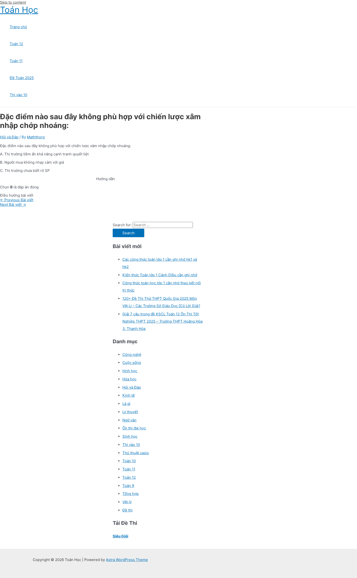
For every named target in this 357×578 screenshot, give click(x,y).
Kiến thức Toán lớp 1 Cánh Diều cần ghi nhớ (159, 275)
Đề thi (127, 510)
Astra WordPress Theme (127, 559)
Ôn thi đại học (134, 428)
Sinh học (129, 436)
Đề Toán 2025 (22, 77)
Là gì (126, 403)
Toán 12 (16, 44)
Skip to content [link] (13, 2)
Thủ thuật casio (135, 453)
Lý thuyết (130, 412)
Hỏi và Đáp (9, 137)
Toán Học (19, 10)
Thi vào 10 (18, 94)
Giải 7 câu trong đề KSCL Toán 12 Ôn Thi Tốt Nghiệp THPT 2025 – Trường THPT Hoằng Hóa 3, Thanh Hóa (162, 321)
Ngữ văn (129, 420)
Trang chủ (18, 27)
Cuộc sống (131, 362)
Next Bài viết (13, 204)
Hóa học (129, 379)
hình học (129, 371)
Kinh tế (128, 395)
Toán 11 (16, 61)
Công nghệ (131, 354)
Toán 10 (129, 461)
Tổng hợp (130, 493)
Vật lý (127, 502)
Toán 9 (128, 485)
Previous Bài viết (16, 200)
